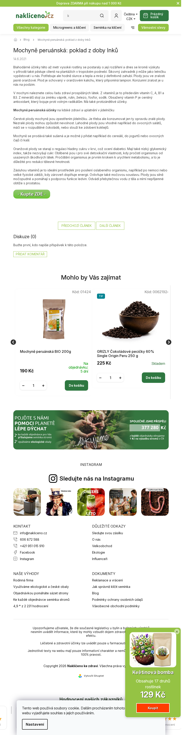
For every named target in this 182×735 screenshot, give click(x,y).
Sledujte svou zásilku (107, 533)
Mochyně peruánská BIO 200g (45, 351)
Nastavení (33, 724)
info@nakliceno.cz (33, 533)
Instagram (27, 559)
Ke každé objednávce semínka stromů (41, 599)
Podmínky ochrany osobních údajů (117, 599)
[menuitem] (31, 27)
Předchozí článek (76, 225)
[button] (54, 382)
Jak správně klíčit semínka (111, 587)
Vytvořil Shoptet (94, 675)
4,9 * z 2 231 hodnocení (30, 606)
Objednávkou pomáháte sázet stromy (40, 593)
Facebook (27, 552)
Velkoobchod (102, 546)
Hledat (104, 17)
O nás (96, 539)
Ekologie (98, 552)
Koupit (149, 708)
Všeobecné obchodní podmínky (116, 606)
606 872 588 (29, 539)
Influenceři (99, 559)
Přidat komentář (30, 254)
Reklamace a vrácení (107, 580)
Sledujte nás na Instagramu (96, 478)
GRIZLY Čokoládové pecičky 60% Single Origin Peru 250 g (125, 353)
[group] (52, 342)
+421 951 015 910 (32, 546)
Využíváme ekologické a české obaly (41, 587)
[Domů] (16, 40)
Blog (95, 593)
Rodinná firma (23, 580)
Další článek (110, 225)
